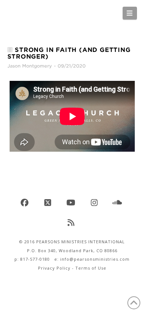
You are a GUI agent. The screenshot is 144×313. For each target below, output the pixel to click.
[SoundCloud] (118, 203)
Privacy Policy (54, 268)
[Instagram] (95, 203)
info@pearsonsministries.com (95, 259)
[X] (49, 203)
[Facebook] (26, 203)
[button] (130, 13)
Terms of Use (90, 268)
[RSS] (72, 223)
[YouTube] (72, 203)
